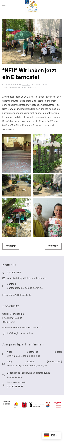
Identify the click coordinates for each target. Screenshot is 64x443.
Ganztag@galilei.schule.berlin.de (25, 287)
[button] (3, 6)
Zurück (11, 246)
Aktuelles (29, 87)
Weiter (52, 246)
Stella (26, 85)
